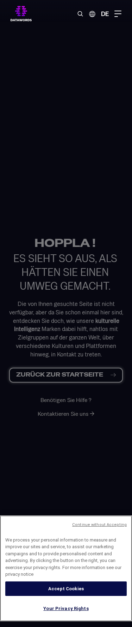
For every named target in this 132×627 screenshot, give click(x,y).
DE (105, 14)
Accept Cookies (66, 588)
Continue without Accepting (99, 524)
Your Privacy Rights (65, 608)
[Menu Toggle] (117, 14)
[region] (66, 568)
